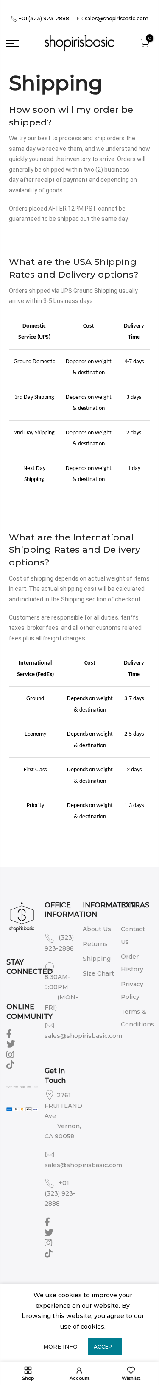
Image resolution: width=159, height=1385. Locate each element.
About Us (97, 929)
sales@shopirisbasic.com (116, 18)
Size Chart (98, 973)
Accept (105, 1346)
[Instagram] (11, 1054)
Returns (95, 944)
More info (60, 1346)
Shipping (97, 958)
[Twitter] (11, 1043)
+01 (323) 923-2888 (43, 18)
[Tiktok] (11, 1064)
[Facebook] (10, 1033)
